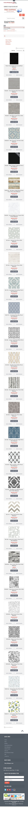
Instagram (14, 790)
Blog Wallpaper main (9, 763)
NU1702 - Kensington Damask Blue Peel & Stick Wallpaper (14, 290)
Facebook (12, 790)
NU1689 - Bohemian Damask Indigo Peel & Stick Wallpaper (14, 440)
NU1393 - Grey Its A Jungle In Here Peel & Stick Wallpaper (14, 540)
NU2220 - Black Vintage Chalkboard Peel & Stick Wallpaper (14, 166)
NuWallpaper (8, 44)
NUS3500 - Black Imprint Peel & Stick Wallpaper (14, 614)
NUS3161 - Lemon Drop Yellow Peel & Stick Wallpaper (14, 714)
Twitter (5, 790)
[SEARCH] (23, 18)
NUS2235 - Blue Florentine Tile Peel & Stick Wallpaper (14, 141)
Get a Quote (11, 22)
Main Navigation (4, 26)
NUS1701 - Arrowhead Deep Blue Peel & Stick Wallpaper (14, 315)
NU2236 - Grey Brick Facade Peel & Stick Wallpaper (14, 116)
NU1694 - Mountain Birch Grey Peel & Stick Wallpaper (14, 390)
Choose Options (15, 72)
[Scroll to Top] (22, 731)
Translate (13, 29)
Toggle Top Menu (14, 0)
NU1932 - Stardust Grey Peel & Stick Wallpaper (14, 241)
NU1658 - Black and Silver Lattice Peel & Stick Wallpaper (14, 465)
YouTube (7, 790)
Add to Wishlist (9, 75)
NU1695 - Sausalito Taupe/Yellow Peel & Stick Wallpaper (14, 365)
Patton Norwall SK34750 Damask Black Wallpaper (14, 66)
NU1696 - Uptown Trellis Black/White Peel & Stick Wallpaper (14, 340)
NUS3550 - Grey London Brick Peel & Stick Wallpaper (14, 565)
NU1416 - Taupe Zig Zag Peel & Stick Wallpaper (14, 515)
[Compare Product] (20, 15)
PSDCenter (14, 804)
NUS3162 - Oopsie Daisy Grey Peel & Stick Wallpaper (14, 689)
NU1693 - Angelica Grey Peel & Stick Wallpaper (14, 415)
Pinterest (10, 790)
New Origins (8, 42)
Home (4, 30)
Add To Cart (15, 97)
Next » (23, 48)
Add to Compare (19, 75)
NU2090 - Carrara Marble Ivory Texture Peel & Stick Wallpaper (14, 216)
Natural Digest (8, 39)
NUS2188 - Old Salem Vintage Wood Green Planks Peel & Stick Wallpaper (14, 191)
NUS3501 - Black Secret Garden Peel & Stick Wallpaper (14, 590)
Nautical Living (8, 41)
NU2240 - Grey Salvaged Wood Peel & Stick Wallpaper (14, 91)
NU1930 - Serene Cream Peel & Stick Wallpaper (14, 265)
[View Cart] (23, 15)
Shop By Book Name (11, 30)
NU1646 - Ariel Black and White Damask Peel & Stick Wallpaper (14, 490)
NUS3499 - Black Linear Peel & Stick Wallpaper (14, 639)
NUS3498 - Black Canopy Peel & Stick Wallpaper (14, 664)
